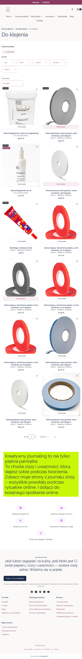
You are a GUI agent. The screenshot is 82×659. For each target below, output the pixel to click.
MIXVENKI (46, 2)
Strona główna (7, 29)
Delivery (47, 649)
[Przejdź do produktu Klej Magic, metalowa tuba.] (21, 223)
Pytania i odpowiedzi (64, 605)
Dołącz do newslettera (15, 578)
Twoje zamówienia (9, 627)
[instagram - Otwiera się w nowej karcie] (36, 592)
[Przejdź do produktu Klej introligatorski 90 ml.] (21, 165)
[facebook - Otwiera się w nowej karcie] (32, 592)
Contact (56, 649)
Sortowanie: (6, 78)
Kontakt (5, 602)
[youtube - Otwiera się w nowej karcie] (48, 592)
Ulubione (5, 634)
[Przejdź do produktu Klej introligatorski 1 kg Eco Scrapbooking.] (21, 108)
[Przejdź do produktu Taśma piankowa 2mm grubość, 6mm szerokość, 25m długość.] (61, 395)
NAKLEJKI (35, 2)
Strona (26, 437)
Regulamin (60, 609)
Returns (38, 649)
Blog (4, 609)
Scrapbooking (21, 29)
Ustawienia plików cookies (67, 616)
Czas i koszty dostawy (38, 605)
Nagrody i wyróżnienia (11, 613)
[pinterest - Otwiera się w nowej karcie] (40, 592)
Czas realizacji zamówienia (40, 609)
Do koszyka (22, 127)
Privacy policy (28, 649)
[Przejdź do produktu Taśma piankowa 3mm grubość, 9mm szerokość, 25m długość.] (21, 395)
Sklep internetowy (38, 656)
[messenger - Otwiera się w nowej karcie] (44, 592)
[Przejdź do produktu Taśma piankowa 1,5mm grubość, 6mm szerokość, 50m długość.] (61, 337)
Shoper (43, 645)
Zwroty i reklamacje (37, 613)
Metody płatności (36, 602)
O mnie (4, 605)
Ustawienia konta (9, 631)
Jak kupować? (62, 602)
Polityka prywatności (64, 613)
